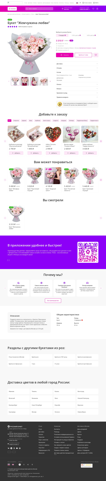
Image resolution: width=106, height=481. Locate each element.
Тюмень (34, 391)
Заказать (66, 55)
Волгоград (81, 391)
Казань (57, 391)
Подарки (80, 440)
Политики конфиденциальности (63, 434)
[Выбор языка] (77, 3)
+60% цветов (90, 35)
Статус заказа (88, 3)
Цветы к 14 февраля (83, 450)
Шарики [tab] (24, 120)
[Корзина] (97, 9)
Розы (79, 437)
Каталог (13, 8)
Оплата (35, 3)
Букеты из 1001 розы (61, 357)
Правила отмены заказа (61, 450)
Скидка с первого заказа (61, 448)
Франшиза (42, 442)
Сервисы (72, 3)
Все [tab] (9, 120)
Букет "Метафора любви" (14, 180)
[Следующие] (50, 81)
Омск (56, 398)
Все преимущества (53, 300)
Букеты (79, 434)
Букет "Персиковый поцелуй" (33, 188)
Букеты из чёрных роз (15, 364)
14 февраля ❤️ (78, 320)
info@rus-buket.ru (14, 444)
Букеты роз (35, 357)
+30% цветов (75, 35)
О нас (26, 3)
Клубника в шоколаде (84, 442)
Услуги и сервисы (44, 445)
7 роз (33, 364)
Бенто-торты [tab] (46, 120)
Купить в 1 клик (83, 55)
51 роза (57, 364)
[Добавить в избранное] (95, 55)
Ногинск (57, 412)
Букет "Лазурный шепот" (51, 180)
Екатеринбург (13, 405)
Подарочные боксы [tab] (82, 120)
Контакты (61, 3)
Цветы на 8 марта (82, 448)
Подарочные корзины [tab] (96, 120)
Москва (34, 412)
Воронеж (80, 405)
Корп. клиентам (54, 3)
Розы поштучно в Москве (16, 357)
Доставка (30, 3)
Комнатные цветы (82, 445)
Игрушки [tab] (63, 120)
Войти (96, 3)
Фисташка (59, 80)
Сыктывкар (12, 412)
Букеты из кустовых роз (85, 364)
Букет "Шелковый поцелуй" (88, 180)
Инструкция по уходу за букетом (64, 440)
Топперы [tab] (71, 120)
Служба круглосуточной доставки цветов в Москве (23, 469)
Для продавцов (46, 3)
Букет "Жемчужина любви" (14, 218)
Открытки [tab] (16, 120)
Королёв (57, 405)
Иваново (11, 391)
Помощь (67, 3)
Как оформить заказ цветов (62, 445)
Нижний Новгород (83, 398)
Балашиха (35, 398)
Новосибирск (82, 412)
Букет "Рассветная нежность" (69, 180)
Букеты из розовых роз (85, 357)
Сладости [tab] (55, 120)
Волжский (12, 398)
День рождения (82, 429)
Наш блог (41, 448)
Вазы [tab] (30, 120)
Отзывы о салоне (59, 442)
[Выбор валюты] (80, 3)
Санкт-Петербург (37, 405)
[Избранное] (93, 9)
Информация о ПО (44, 450)
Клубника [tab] (37, 120)
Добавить (17, 153)
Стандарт (61, 35)
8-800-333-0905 (13, 440)
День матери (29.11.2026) (84, 453)
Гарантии (39, 3)
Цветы (79, 432)
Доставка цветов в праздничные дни (64, 454)
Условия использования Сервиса (64, 437)
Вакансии (41, 453)
